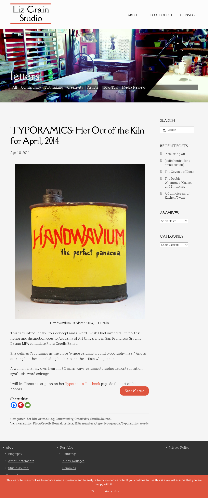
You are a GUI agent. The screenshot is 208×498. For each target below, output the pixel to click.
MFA (78, 423)
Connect (188, 15)
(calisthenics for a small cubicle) (177, 163)
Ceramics (69, 468)
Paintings (69, 454)
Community (31, 87)
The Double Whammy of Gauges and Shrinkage (178, 183)
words (144, 423)
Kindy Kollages (73, 461)
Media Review (133, 87)
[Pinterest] (21, 405)
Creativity (75, 87)
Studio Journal (101, 419)
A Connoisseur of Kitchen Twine (177, 195)
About (134, 15)
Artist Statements (21, 461)
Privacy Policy (179, 447)
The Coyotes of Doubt (179, 172)
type (99, 423)
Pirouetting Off (175, 154)
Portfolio (160, 15)
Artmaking (54, 87)
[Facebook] (14, 405)
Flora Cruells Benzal (47, 423)
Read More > (134, 390)
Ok (92, 491)
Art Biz (93, 87)
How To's (110, 87)
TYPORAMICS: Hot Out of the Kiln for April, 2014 (77, 135)
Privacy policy (111, 491)
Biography (15, 454)
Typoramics (130, 423)
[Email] (28, 405)
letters (68, 423)
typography (112, 423)
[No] (203, 486)
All (14, 87)
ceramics (25, 423)
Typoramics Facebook (83, 384)
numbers (88, 423)
